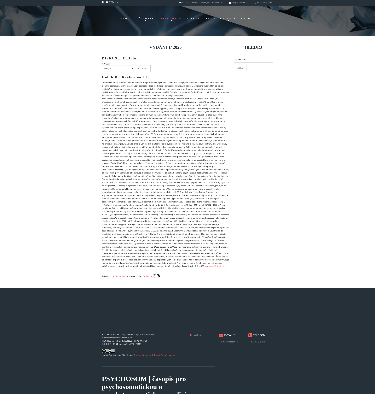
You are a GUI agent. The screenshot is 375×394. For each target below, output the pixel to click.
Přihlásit (113, 2)
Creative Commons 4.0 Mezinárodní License (154, 355)
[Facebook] (103, 2)
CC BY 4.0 (147, 276)
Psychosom (120, 276)
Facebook (197, 335)
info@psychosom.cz (228, 342)
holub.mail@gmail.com (215, 266)
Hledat (240, 68)
